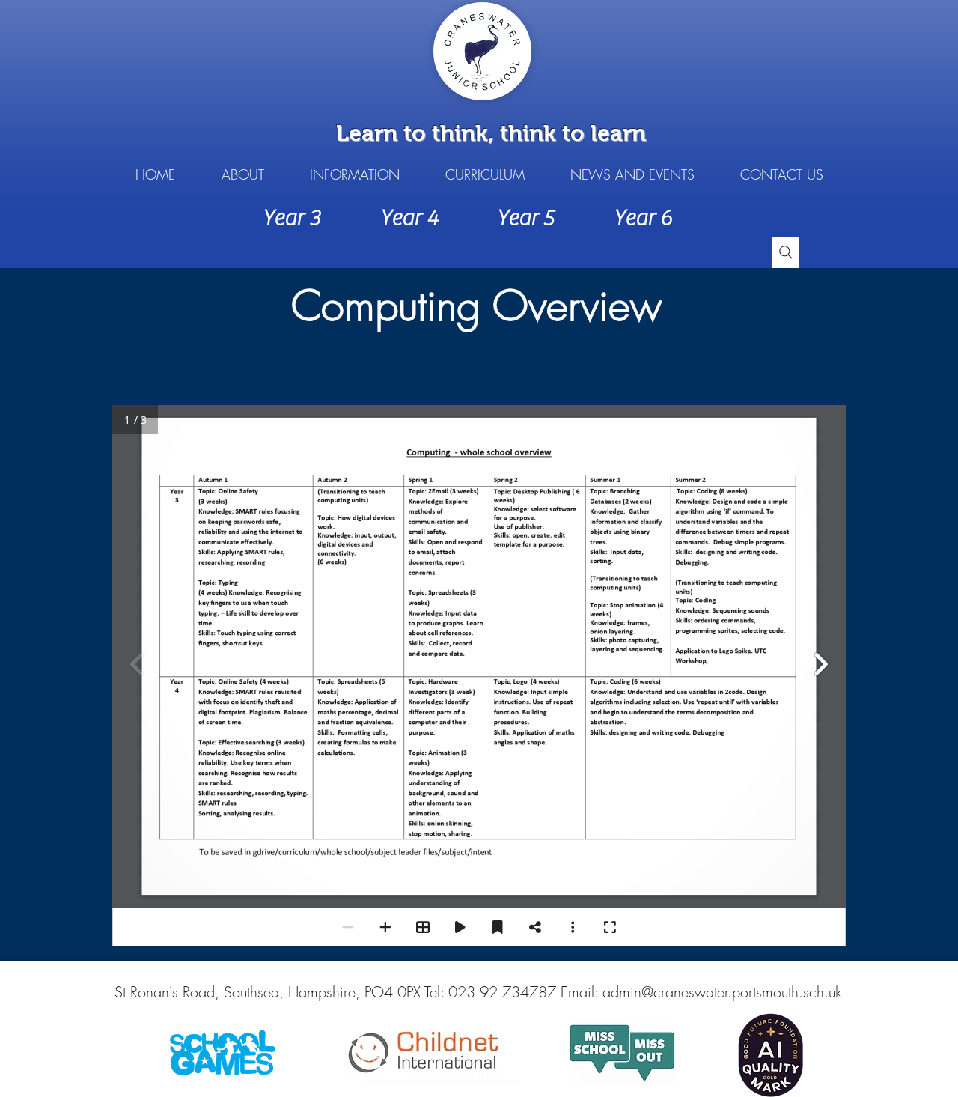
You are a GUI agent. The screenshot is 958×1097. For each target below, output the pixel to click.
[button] (242, 174)
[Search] (785, 252)
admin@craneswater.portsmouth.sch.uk (722, 992)
